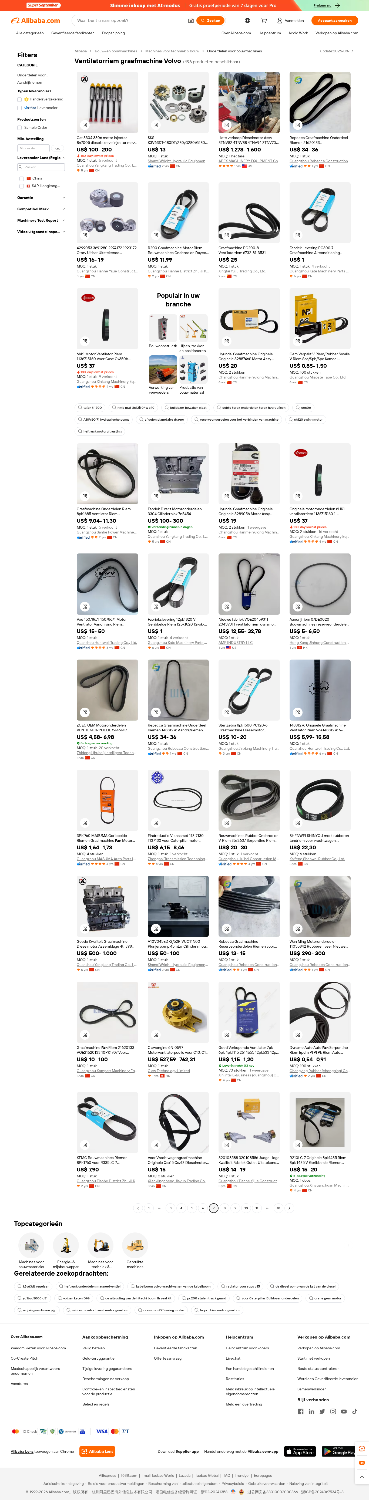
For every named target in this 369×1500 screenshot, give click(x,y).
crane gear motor (327, 1298)
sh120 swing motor (308, 419)
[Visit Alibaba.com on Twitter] (322, 1411)
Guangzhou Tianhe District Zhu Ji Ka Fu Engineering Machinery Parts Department (178, 271)
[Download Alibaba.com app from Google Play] (340, 1451)
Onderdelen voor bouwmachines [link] (234, 51)
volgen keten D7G (76, 1298)
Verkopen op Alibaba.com (318, 1348)
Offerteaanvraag (168, 1358)
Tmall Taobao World (158, 1475)
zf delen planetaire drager (164, 419)
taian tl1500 (92, 408)
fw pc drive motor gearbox (220, 1310)
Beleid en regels (95, 1404)
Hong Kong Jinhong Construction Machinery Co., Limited (320, 642)
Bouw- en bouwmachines (116, 51)
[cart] (265, 21)
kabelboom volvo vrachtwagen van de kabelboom (173, 1286)
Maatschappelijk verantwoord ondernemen (35, 1371)
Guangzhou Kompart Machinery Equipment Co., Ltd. (107, 1071)
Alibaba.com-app (263, 1451)
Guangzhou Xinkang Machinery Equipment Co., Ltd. (107, 381)
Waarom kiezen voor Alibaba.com (38, 1348)
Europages (263, 1475)
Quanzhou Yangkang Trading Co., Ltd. (107, 165)
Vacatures (19, 1383)
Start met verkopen (313, 1358)
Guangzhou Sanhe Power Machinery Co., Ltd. (107, 532)
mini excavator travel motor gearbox (100, 1310)
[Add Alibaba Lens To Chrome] (97, 1451)
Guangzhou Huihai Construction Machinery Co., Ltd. (249, 859)
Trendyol (242, 1475)
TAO (226, 1475)
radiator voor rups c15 (243, 1286)
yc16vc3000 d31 (35, 1298)
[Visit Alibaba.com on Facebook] (300, 1411)
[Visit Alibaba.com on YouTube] (344, 1411)
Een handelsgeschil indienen (250, 1368)
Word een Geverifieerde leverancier (327, 1379)
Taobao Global (207, 1475)
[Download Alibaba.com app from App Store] (300, 1451)
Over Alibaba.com (26, 1337)
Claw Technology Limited (169, 1071)
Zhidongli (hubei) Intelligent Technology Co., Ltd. (107, 753)
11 (257, 1208)
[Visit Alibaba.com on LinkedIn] (311, 1411)
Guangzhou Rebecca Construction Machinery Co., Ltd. (320, 161)
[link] (362, 1449)
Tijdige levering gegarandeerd (107, 1368)
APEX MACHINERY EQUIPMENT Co (248, 161)
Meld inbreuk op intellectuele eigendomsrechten (250, 1391)
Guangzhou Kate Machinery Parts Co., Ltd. (320, 271)
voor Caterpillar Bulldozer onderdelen (270, 1298)
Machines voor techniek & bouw (172, 51)
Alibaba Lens (22, 1451)
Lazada (184, 1475)
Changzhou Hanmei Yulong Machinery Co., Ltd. (249, 377)
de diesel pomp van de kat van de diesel (306, 1286)
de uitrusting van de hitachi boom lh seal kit (138, 1298)
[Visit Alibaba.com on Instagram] (333, 1411)
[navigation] (41, 630)
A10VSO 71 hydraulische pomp (106, 419)
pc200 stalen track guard (206, 1298)
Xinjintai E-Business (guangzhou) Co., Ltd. (249, 1075)
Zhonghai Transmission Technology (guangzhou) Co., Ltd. (178, 859)
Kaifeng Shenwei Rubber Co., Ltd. (317, 859)
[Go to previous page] (138, 1208)
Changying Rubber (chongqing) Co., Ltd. (320, 1071)
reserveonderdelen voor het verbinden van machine (239, 419)
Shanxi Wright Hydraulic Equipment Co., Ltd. (178, 161)
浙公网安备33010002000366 (272, 1492)
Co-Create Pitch (24, 1358)
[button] (191, 20)
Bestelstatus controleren (318, 1368)
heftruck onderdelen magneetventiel (92, 1286)
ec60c (306, 408)
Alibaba (81, 51)
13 (278, 1208)
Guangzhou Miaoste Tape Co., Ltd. (318, 377)
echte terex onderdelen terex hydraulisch (254, 408)
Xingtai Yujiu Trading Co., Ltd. (242, 271)
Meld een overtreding (244, 1404)
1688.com (129, 1475)
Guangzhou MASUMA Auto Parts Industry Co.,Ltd (107, 859)
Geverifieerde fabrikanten (175, 1348)
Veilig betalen (93, 1348)
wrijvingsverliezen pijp (39, 1310)
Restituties (235, 1379)
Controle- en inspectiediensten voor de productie (108, 1391)
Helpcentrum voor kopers (247, 1348)
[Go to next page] (289, 1208)
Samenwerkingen (312, 1389)
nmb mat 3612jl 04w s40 (136, 408)
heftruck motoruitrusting (102, 431)
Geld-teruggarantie (98, 1358)
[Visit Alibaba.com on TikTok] (354, 1411)
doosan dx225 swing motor (163, 1310)
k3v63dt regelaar (36, 1286)
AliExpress (107, 1475)
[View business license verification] (233, 1492)
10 (246, 1208)
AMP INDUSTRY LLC (236, 642)
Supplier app (187, 1451)
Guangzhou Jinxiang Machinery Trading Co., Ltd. (249, 748)
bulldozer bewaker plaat (188, 408)
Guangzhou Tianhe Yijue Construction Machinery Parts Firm (107, 271)
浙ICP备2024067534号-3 (322, 1492)
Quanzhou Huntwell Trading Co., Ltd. (107, 642)
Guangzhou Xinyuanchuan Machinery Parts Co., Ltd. (320, 1185)
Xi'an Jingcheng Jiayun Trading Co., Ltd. (178, 1181)
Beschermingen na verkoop (105, 1379)
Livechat (233, 1358)
